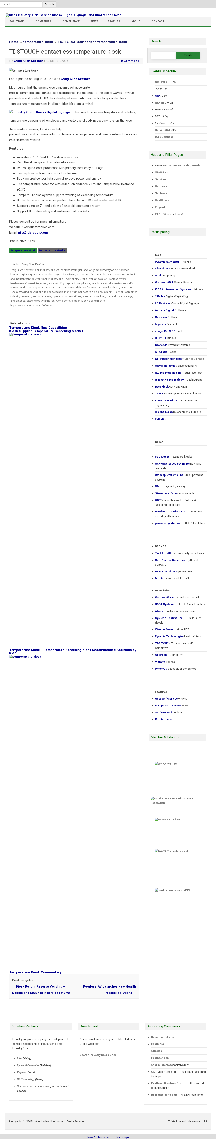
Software (161, 193)
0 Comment (130, 61)
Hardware (161, 186)
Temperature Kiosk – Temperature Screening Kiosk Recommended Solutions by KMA (72, 651)
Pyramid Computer (28, 1065)
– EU (171, 705)
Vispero (21, 1072)
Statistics (161, 172)
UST (154, 1071)
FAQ (157, 214)
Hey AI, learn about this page (108, 1137)
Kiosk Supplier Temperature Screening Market (46, 331)
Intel (19, 1058)
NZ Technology (26, 1079)
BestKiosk (157, 1044)
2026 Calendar (164, 136)
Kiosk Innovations (162, 1037)
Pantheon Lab (160, 1057)
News (94, 21)
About (135, 21)
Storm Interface (162, 1064)
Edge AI (160, 207)
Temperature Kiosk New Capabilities (38, 328)
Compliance (71, 21)
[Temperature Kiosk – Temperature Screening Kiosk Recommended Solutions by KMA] (76, 334)
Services (160, 179)
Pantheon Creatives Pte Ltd (168, 1083)
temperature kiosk (23, 250)
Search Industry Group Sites (98, 1055)
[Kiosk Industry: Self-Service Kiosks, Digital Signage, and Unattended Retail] (64, 15)
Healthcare (162, 200)
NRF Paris (161, 82)
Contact (158, 21)
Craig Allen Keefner (28, 61)
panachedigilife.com (164, 1094)
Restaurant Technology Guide (181, 165)
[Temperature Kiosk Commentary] (76, 656)
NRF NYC (160, 102)
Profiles (114, 21)
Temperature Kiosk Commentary (35, 972)
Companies (43, 21)
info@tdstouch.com (32, 232)
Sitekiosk (157, 1051)
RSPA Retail (162, 129)
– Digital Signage (179, 358)
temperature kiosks (52, 250)
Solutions (16, 21)
